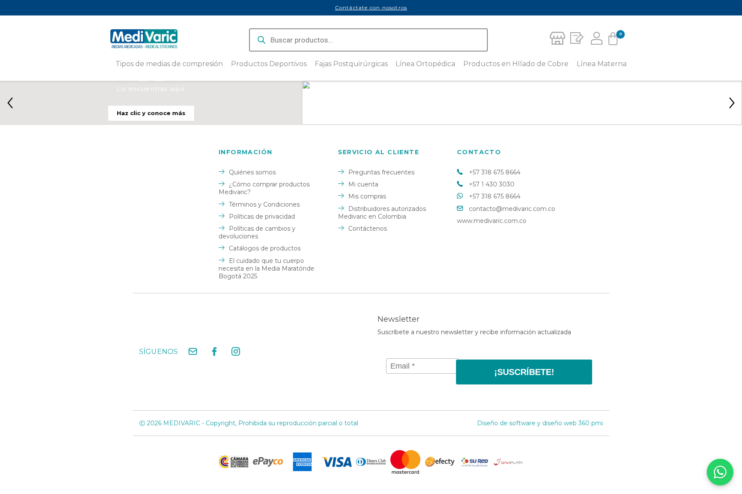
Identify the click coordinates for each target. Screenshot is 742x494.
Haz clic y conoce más (151, 113)
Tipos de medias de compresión (169, 64)
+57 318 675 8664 (494, 172)
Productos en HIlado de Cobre (516, 64)
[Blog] (575, 40)
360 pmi (590, 423)
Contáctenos (367, 228)
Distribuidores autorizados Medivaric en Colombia (382, 212)
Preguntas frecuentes (381, 172)
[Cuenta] (594, 40)
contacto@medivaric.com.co (512, 209)
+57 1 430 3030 (491, 184)
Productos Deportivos (269, 64)
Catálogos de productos (265, 248)
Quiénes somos (252, 172)
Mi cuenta (363, 184)
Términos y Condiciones (264, 204)
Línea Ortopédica (425, 64)
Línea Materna (601, 64)
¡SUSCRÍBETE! (524, 372)
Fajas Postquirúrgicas (351, 64)
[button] (10, 102)
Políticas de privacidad (262, 216)
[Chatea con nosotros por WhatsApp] (720, 472)
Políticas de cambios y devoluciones (257, 232)
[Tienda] (556, 40)
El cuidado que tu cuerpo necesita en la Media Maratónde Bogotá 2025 (266, 268)
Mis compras (367, 196)
